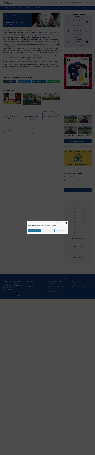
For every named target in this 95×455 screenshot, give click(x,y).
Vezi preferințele (61, 230)
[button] (66, 223)
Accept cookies (34, 230)
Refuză (47, 230)
